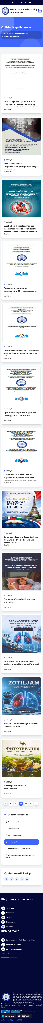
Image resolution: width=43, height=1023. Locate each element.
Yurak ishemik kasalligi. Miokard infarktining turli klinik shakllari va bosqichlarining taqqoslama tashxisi (20, 229)
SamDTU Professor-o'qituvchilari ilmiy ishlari (20, 856)
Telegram (10, 908)
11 (26, 804)
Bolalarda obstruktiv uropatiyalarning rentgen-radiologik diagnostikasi (21, 166)
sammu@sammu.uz (14, 949)
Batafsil (6, 109)
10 (21, 804)
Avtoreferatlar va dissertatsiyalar (19, 848)
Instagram (10, 922)
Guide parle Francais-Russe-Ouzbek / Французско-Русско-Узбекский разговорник (21, 540)
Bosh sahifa (7, 34)
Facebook (10, 913)
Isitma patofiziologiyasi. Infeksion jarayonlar (19, 600)
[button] (40, 11)
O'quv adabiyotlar (14, 822)
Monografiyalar (13, 829)
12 (31, 804)
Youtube (9, 926)
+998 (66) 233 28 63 (13, 944)
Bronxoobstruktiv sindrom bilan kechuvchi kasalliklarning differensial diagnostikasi (21, 664)
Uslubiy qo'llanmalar (11, 36)
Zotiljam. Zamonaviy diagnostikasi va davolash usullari (21, 725)
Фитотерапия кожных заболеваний (15, 787)
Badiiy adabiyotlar (14, 835)
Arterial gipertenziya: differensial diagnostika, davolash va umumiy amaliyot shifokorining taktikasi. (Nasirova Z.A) (19, 105)
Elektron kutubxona (21, 34)
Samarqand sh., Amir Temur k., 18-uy (20, 940)
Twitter (9, 917)
